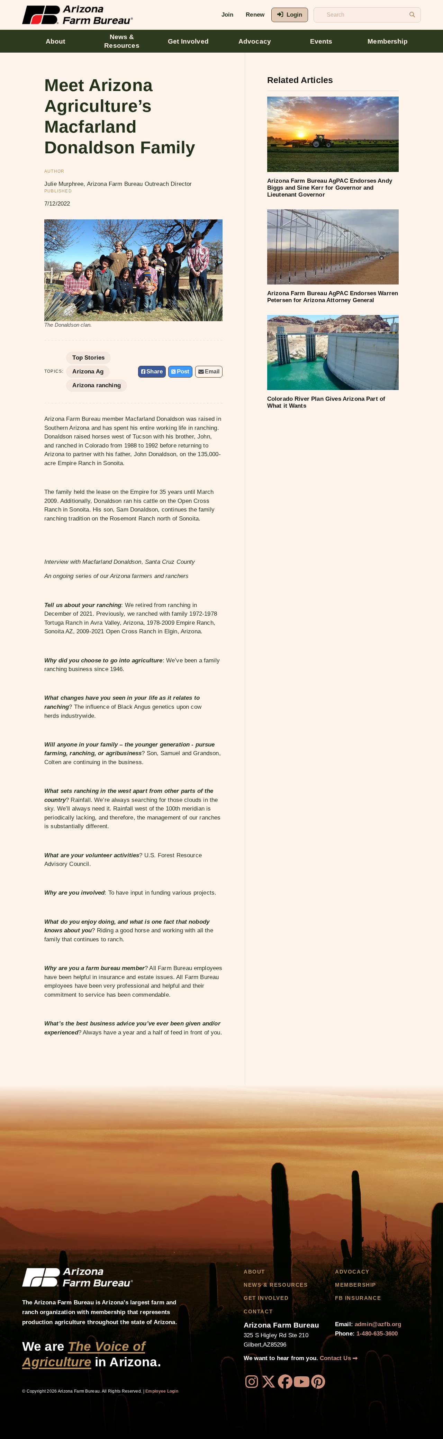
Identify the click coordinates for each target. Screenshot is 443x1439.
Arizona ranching (96, 385)
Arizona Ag (87, 371)
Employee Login (161, 1391)
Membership (388, 41)
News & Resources (121, 41)
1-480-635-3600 (377, 1333)
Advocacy (254, 41)
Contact (258, 1311)
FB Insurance (358, 1298)
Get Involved (188, 41)
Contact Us (336, 1358)
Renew (255, 14)
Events (321, 41)
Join (228, 14)
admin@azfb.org (378, 1324)
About (55, 41)
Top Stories (88, 357)
